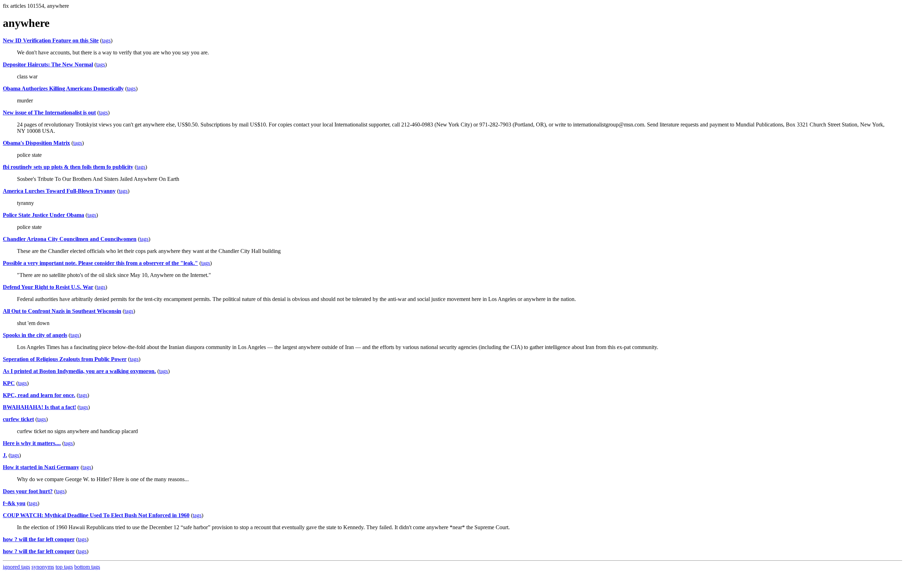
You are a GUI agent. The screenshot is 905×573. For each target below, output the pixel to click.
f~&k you (14, 503)
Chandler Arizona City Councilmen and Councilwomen (69, 239)
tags (106, 40)
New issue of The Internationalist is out (49, 113)
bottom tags (87, 567)
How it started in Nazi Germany (41, 467)
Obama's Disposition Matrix (36, 143)
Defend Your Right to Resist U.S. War (48, 287)
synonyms (42, 567)
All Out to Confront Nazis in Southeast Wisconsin (62, 311)
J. (5, 455)
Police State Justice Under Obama (43, 215)
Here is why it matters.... (32, 443)
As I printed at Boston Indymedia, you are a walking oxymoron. (79, 371)
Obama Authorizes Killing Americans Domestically (63, 88)
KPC (9, 383)
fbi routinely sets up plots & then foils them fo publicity (68, 167)
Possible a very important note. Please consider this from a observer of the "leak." (100, 263)
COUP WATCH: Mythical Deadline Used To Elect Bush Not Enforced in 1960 (96, 515)
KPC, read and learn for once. (39, 395)
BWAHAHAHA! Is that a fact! (39, 407)
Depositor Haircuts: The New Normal (48, 64)
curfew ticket (18, 419)
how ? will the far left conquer (39, 539)
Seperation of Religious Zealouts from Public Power (65, 359)
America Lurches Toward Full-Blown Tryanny (59, 191)
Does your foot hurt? (28, 491)
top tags (64, 567)
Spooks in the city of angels (35, 335)
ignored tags (16, 567)
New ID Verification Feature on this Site (51, 40)
